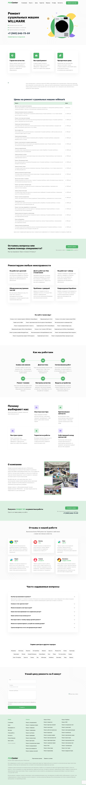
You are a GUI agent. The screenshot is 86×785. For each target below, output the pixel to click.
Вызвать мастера (72, 2)
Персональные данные (37, 758)
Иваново (44, 650)
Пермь (54, 654)
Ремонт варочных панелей (50, 724)
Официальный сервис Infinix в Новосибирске (22, 329)
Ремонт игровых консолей (32, 751)
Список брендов (11, 738)
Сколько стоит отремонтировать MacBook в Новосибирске (23, 319)
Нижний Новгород (32, 654)
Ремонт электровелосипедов (68, 730)
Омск (49, 654)
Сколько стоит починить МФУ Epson (43, 329)
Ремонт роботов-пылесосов (50, 730)
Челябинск (51, 657)
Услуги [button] (30, 2)
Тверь (65, 657)
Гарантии (41, 2)
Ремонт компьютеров (31, 738)
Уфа (37, 657)
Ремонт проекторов (66, 737)
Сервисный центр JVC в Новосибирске (45, 325)
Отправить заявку (71, 508)
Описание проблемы (13, 690)
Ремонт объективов (48, 748)
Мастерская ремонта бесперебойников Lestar (41, 332)
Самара (70, 654)
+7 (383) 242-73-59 (19, 33)
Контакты (60, 2)
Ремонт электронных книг (67, 743)
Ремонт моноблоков (66, 732)
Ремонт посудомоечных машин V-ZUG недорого (23, 335)
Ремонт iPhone (47, 719)
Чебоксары (43, 657)
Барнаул (71, 657)
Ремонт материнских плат (68, 724)
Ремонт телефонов (30, 727)
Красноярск (16, 654)
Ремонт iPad (46, 745)
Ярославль (58, 657)
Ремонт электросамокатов (50, 737)
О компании (24, 2)
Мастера (10, 730)
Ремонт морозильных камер (68, 735)
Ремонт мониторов (48, 727)
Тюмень (32, 657)
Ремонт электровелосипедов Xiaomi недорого (65, 332)
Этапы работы (11, 732)
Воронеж (28, 650)
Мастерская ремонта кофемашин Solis (63, 322)
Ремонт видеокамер (48, 750)
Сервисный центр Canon (42, 335)
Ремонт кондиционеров (31, 745)
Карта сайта (11, 740)
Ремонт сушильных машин (49, 743)
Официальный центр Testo (46, 319)
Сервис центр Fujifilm (18, 322)
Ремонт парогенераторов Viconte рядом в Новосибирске (39, 322)
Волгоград (21, 650)
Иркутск (50, 650)
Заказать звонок (72, 246)
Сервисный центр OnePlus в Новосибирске (64, 329)
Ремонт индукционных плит (68, 740)
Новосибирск (42, 654)
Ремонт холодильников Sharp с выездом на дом (62, 335)
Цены (36, 2)
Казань (65, 650)
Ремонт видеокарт (48, 732)
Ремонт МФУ (64, 722)
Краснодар (71, 650)
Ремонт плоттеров (66, 748)
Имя (10, 679)
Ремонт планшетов (48, 722)
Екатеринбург (36, 650)
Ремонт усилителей (66, 727)
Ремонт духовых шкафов (49, 735)
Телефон (11, 685)
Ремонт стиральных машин (32, 725)
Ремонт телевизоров (30, 730)
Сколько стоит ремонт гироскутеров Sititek (65, 319)
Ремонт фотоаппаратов (31, 748)
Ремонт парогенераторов (49, 740)
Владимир (13, 650)
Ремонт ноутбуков (30, 732)
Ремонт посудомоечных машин (33, 743)
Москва (23, 654)
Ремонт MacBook (65, 719)
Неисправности (11, 727)
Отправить (22, 707)
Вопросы (48, 2)
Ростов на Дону (62, 654)
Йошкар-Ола (58, 650)
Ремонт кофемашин (30, 735)
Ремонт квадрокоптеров (67, 750)
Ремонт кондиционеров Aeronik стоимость (24, 325)
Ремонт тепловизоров (67, 745)
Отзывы (54, 2)
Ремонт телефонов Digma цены (64, 325)
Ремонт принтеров (30, 740)
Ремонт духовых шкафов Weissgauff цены (19, 332)
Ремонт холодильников (31, 722)
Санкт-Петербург (17, 657)
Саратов (26, 657)
